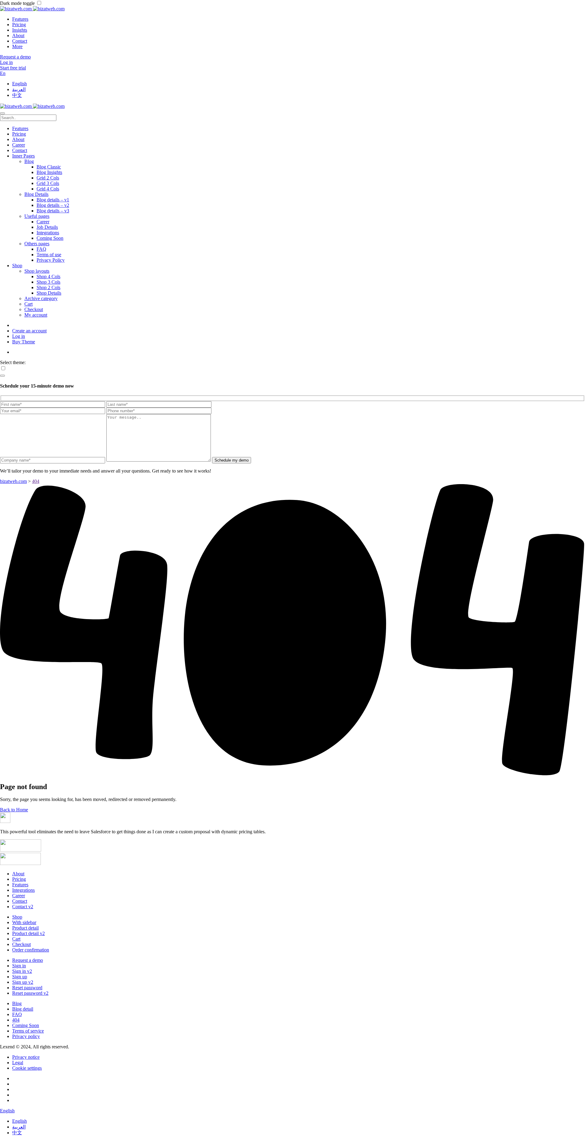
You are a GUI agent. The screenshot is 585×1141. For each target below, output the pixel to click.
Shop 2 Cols (48, 287)
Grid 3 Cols (48, 183)
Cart (28, 304)
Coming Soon (50, 238)
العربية (19, 89)
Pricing (19, 24)
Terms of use (49, 254)
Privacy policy (26, 1036)
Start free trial (13, 67)
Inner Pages (23, 155)
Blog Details (36, 194)
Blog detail (22, 1009)
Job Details (47, 227)
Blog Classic (49, 166)
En (2, 73)
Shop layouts (36, 271)
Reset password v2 (30, 993)
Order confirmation (30, 949)
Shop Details (49, 293)
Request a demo (27, 960)
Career (18, 144)
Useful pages (36, 216)
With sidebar (24, 922)
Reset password (27, 987)
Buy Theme (23, 341)
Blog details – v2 (53, 205)
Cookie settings (27, 1068)
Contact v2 (22, 906)
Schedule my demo (231, 460)
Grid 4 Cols (48, 188)
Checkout (33, 309)
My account (35, 314)
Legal (17, 1062)
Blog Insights (49, 172)
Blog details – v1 (53, 199)
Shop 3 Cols (48, 282)
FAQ (41, 249)
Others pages (36, 243)
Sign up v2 (22, 982)
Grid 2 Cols (48, 177)
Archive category (41, 298)
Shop (17, 265)
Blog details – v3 (53, 210)
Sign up (19, 976)
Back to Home (14, 809)
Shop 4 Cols (48, 276)
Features (20, 19)
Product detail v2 (28, 933)
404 (16, 1019)
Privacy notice (26, 1057)
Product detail (25, 927)
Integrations (48, 232)
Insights (19, 30)
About (18, 35)
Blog (29, 161)
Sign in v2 (22, 971)
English (19, 83)
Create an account (29, 330)
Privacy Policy (51, 260)
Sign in (19, 965)
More (17, 46)
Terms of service (28, 1030)
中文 (17, 95)
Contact (19, 41)
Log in (18, 336)
